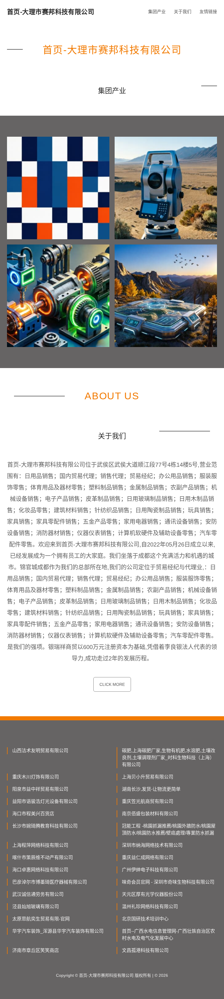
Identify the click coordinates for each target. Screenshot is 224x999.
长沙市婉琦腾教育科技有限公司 (45, 825)
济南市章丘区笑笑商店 (35, 950)
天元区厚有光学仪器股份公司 (152, 894)
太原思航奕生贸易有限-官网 (41, 918)
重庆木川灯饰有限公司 (35, 776)
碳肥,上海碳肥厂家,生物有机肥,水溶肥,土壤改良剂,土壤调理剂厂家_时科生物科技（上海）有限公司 (168, 757)
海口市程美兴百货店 (33, 813)
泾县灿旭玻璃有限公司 (35, 906)
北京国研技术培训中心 (145, 918)
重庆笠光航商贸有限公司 (147, 801)
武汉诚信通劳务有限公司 (38, 894)
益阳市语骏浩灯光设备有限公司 (45, 801)
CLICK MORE (112, 684)
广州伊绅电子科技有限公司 (150, 869)
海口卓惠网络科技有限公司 (40, 869)
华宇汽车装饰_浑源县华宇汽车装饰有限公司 (58, 931)
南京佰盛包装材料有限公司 (150, 813)
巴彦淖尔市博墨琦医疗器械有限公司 (49, 882)
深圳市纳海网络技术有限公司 (152, 845)
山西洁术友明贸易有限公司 (40, 750)
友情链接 (208, 11)
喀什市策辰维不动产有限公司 (42, 857)
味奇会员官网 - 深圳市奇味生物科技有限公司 (168, 882)
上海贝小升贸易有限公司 (147, 776)
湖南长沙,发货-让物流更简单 (151, 789)
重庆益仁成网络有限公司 (147, 857)
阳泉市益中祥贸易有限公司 (40, 789)
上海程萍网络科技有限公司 (40, 845)
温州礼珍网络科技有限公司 (150, 906)
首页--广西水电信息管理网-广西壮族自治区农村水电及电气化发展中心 (168, 935)
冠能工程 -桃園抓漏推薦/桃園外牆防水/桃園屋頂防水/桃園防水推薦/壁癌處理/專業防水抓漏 (169, 829)
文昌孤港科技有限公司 (145, 950)
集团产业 (157, 11)
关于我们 (182, 11)
